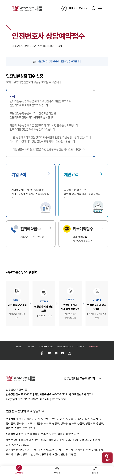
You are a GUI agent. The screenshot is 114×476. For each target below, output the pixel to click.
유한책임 (31, 346)
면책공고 (19, 346)
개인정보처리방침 (46, 346)
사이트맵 (80, 346)
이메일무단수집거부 (65, 346)
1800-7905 (26, 394)
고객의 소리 (93, 346)
